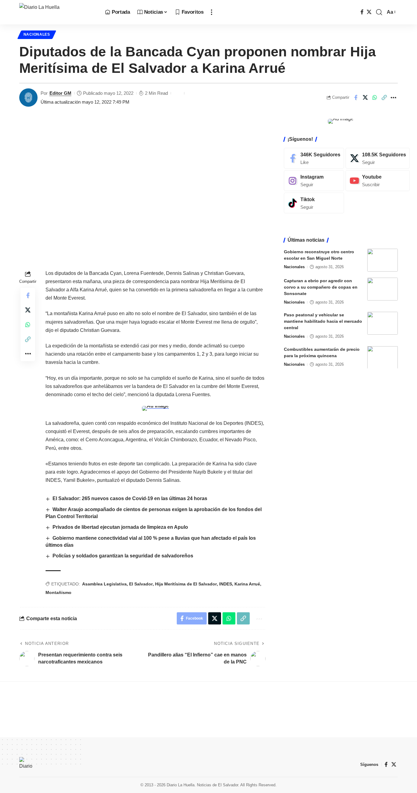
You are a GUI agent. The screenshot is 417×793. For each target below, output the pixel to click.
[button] (211, 12)
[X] (369, 12)
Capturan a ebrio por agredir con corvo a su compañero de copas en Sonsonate (320, 287)
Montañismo (58, 592)
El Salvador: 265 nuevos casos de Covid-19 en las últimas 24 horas (130, 498)
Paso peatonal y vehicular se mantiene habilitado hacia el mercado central (323, 321)
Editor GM (60, 93)
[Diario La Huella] (57, 12)
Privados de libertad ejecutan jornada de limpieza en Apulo (120, 527)
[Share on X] (365, 97)
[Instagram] (314, 180)
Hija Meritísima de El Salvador (186, 583)
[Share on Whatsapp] (374, 97)
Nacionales (37, 34)
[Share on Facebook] (355, 97)
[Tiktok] (314, 203)
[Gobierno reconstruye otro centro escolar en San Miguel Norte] (382, 260)
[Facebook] (362, 12)
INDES (225, 583)
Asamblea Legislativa (104, 583)
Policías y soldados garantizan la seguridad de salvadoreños (123, 555)
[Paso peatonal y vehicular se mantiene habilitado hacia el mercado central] (382, 323)
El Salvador (141, 583)
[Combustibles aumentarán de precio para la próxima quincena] (382, 357)
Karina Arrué (247, 583)
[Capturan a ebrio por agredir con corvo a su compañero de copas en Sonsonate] (382, 289)
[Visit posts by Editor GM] (28, 97)
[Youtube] (378, 180)
